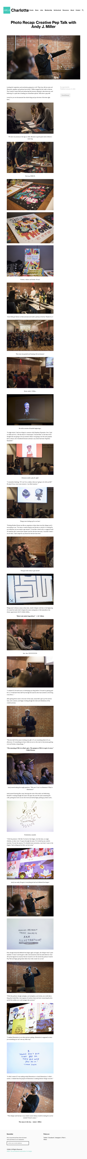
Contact (78, 10)
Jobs (41, 10)
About (72, 10)
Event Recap (65, 95)
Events (31, 10)
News (36, 10)
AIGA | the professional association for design (19, 1151)
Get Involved (57, 10)
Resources (66, 10)
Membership (48, 10)
